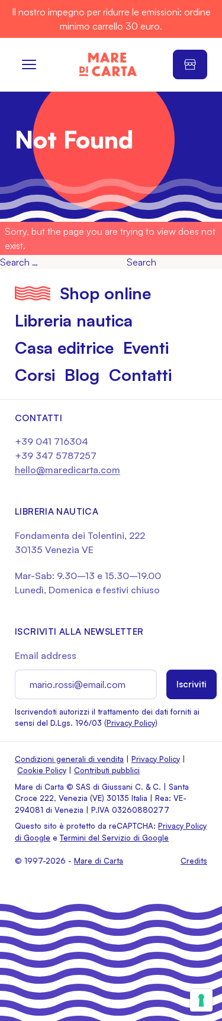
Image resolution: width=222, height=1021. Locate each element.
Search (141, 262)
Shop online (105, 293)
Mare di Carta (98, 860)
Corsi (35, 374)
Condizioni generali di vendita (69, 759)
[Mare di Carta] (108, 64)
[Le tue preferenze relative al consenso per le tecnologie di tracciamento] (201, 1000)
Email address (45, 655)
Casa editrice (64, 347)
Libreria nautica (74, 320)
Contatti (140, 374)
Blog (82, 374)
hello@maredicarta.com (67, 470)
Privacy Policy (131, 723)
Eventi (146, 347)
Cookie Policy (41, 770)
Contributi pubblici (107, 770)
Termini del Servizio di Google (114, 837)
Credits (194, 860)
